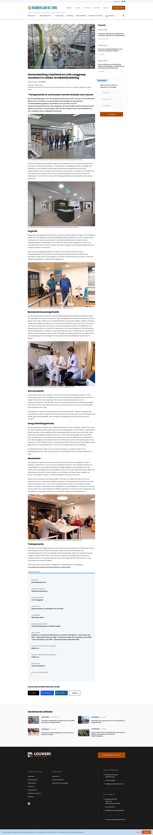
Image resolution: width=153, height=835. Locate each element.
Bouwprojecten (45, 15)
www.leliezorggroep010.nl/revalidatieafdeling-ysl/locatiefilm (49, 567)
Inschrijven (111, 114)
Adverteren (87, 7)
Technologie (59, 15)
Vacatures (105, 7)
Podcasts (77, 7)
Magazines (69, 7)
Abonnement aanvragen (60, 783)
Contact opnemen (58, 780)
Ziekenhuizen (32, 82)
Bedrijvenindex (118, 7)
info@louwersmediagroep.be (114, 810)
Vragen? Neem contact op (110, 755)
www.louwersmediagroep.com (115, 819)
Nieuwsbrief (96, 7)
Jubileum (111, 15)
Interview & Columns (96, 15)
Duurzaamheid (81, 15)
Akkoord (146, 832)
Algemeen (31, 15)
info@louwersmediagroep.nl (114, 784)
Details (138, 832)
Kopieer (74, 693)
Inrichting (69, 15)
